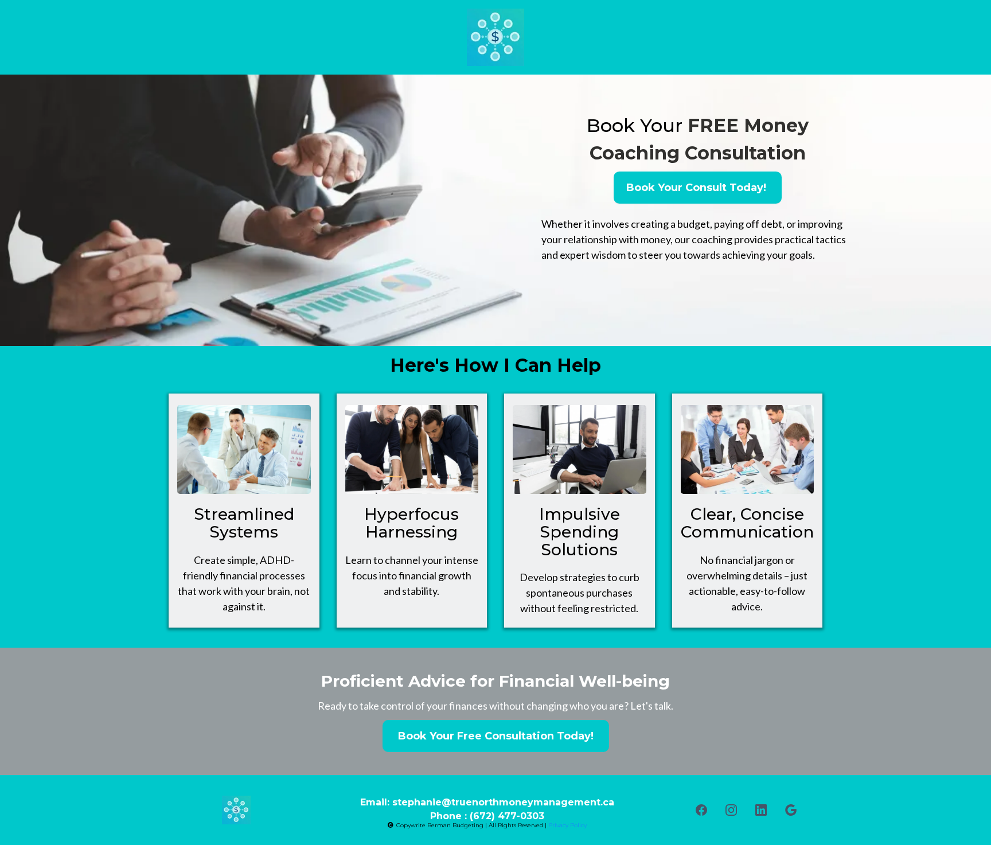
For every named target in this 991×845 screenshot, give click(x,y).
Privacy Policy (567, 825)
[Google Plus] (791, 810)
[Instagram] (731, 810)
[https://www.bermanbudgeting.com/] (495, 37)
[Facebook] (701, 810)
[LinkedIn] (761, 810)
